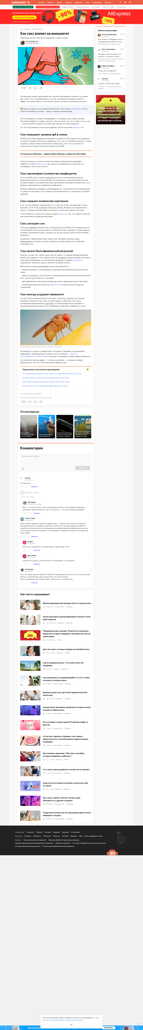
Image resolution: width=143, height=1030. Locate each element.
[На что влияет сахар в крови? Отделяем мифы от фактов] (56, 725)
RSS (80, 836)
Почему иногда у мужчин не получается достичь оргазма (46, 378)
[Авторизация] (130, 2)
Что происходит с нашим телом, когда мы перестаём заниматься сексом (52, 374)
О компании (75, 832)
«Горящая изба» (59, 607)
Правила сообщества (63, 843)
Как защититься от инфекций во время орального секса (45, 386)
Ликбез (67, 653)
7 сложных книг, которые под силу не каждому (110, 87)
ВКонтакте (37, 836)
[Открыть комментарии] (47, 623)
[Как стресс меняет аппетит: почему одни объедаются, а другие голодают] (56, 800)
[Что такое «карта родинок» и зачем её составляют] (56, 771)
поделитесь (76, 109)
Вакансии (65, 832)
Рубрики (39, 832)
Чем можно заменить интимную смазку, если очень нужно (46, 382)
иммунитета (41, 164)
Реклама (48, 832)
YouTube (65, 836)
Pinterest (56, 836)
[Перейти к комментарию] (110, 39)
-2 (30, 513)
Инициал (74, 836)
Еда (54, 640)
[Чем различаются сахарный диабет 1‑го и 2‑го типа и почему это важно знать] (56, 680)
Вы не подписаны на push (93, 836)
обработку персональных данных (71, 1020)
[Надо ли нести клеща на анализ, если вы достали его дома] (56, 786)
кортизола (63, 214)
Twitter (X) (47, 836)
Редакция (56, 832)
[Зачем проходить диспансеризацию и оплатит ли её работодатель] (56, 619)
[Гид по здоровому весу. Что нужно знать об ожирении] (56, 665)
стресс (53, 205)
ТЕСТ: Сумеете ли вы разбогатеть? (109, 44)
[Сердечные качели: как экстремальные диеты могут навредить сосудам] (56, 815)
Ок (71, 1025)
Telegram (27, 836)
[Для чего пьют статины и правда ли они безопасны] (56, 651)
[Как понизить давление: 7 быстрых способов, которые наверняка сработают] (56, 756)
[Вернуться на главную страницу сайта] (19, 2)
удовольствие (78, 127)
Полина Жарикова (32, 41)
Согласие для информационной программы (58, 846)
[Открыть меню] (90, 478)
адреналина (55, 285)
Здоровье (70, 607)
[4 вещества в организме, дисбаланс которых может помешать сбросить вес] (56, 710)
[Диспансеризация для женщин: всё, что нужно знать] (56, 604)
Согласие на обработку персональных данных (89, 843)
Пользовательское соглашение (34, 840)
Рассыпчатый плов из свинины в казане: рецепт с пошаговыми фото (111, 60)
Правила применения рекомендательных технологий (34, 843)
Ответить (34, 487)
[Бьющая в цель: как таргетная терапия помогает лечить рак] (56, 695)
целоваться (78, 260)
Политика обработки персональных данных (63, 840)
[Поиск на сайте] (120, 2)
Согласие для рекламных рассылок (27, 846)
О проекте (30, 832)
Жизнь (60, 640)
